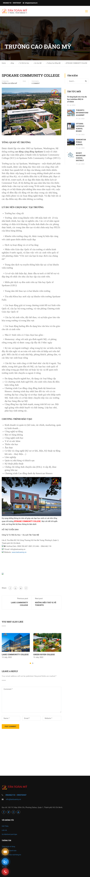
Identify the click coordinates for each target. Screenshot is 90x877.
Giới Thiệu (5, 826)
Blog (12, 63)
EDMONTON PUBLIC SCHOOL (81, 142)
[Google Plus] (15, 588)
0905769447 (17, 3)
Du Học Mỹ (38, 63)
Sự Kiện (9, 834)
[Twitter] (20, 588)
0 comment (36, 83)
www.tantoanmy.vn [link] (19, 552)
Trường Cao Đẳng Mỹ (53, 63)
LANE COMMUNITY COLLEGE (15, 654)
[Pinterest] (26, 588)
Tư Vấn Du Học (24, 63)
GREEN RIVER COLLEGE (44, 654)
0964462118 (7, 3)
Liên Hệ (4, 830)
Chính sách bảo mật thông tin (11, 855)
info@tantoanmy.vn (31, 3)
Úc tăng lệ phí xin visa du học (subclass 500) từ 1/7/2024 (77, 99)
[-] (14, 12)
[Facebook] (10, 588)
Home (4, 63)
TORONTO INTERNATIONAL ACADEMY (83, 112)
